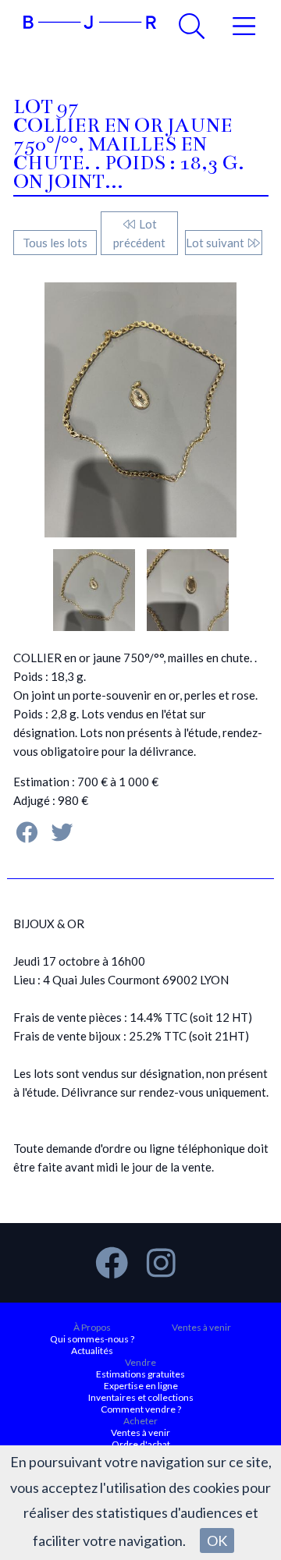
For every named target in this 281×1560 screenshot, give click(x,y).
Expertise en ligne (141, 1386)
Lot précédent (139, 233)
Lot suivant (216, 243)
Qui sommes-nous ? (92, 1339)
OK (217, 1540)
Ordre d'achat (141, 1444)
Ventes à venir (201, 1327)
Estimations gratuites (140, 1374)
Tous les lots (55, 243)
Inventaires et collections (141, 1397)
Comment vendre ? (141, 1409)
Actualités (92, 1350)
